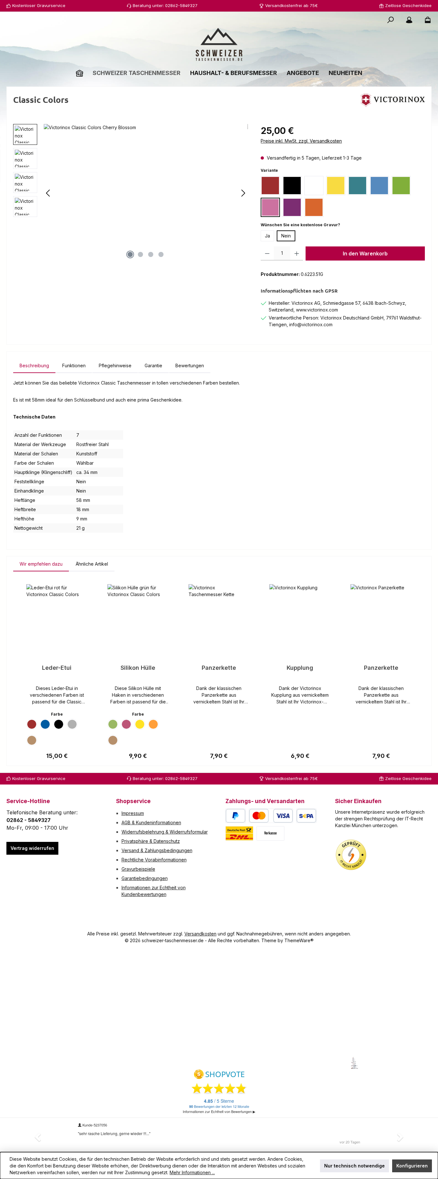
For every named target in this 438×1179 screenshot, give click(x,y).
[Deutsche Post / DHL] (239, 833)
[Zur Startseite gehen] (219, 44)
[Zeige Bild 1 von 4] (130, 254)
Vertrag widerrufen (32, 848)
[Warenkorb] (426, 19)
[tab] (34, 365)
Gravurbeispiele (138, 869)
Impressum (133, 813)
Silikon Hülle (138, 667)
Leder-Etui (57, 667)
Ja (267, 235)
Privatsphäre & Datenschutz (151, 841)
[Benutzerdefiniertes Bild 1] (351, 855)
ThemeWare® (299, 940)
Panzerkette (219, 667)
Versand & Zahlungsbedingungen (157, 850)
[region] (130, 193)
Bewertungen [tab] (189, 365)
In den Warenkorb (365, 253)
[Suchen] (390, 19)
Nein (286, 235)
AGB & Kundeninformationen (151, 822)
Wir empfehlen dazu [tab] (41, 564)
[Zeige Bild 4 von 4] (161, 254)
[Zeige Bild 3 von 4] (150, 254)
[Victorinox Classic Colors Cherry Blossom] (146, 193)
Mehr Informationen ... (192, 1172)
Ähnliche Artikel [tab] (92, 564)
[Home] (79, 73)
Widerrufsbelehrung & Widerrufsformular (165, 831)
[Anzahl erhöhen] (296, 253)
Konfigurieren (412, 1165)
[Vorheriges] (48, 193)
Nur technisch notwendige (354, 1165)
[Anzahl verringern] (267, 253)
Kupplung (300, 667)
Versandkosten (200, 933)
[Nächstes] (243, 193)
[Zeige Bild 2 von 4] (140, 254)
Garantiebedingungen (145, 878)
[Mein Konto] (409, 19)
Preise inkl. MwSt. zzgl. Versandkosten (301, 141)
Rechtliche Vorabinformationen (154, 859)
